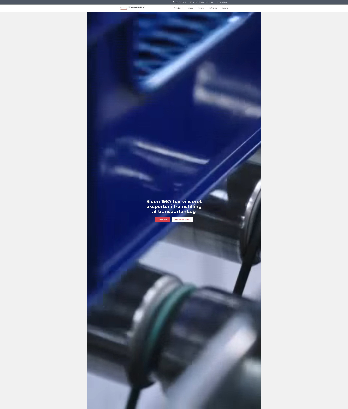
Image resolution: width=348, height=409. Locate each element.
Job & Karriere (222, 2)
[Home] (132, 7)
